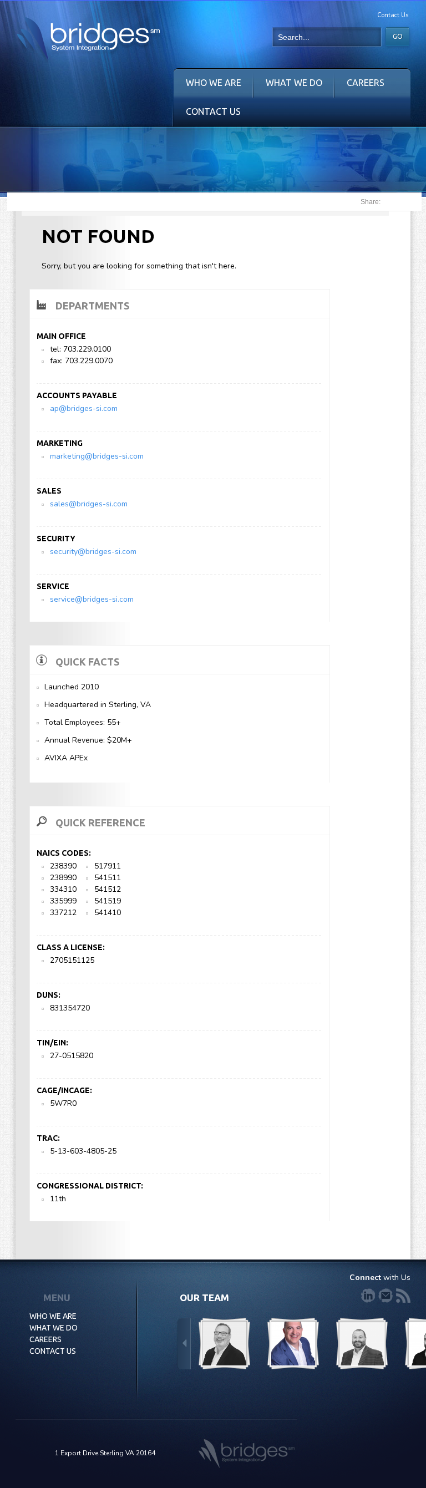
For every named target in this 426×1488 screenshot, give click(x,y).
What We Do (294, 83)
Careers (365, 83)
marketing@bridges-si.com (97, 456)
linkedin (368, 1295)
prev (183, 1344)
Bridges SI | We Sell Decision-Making (88, 41)
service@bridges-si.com (92, 599)
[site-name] (247, 1453)
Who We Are (213, 83)
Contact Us (392, 15)
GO (398, 36)
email (385, 1295)
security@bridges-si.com (93, 551)
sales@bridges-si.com (89, 504)
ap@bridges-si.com (84, 408)
